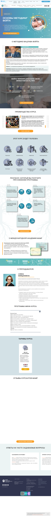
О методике (14, 5)
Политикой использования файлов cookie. (37, 514)
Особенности (19, 5)
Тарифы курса (26, 6)
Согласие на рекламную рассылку (42, 481)
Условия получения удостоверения (42, 483)
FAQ (35, 6)
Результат (29, 5)
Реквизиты (39, 484)
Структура (21, 6)
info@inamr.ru (16, 481)
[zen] (6, 484)
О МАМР (33, 5)
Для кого (24, 5)
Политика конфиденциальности (42, 482)
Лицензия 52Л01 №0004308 (29, 490)
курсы (15, 457)
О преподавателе (39, 5)
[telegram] (48, 5)
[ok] (8, 484)
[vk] (45, 5)
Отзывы (31, 6)
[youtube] (46, 5)
